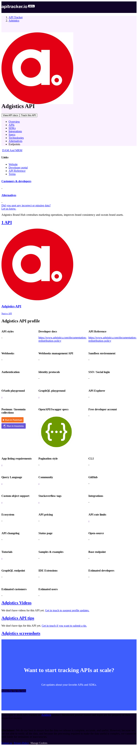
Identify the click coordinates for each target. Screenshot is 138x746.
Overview (14, 121)
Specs (12, 134)
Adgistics (14, 20)
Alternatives (15, 141)
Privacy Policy (21, 743)
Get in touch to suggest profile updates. (67, 610)
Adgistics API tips (17, 618)
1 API (6, 222)
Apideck (46, 714)
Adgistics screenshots (20, 633)
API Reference (17, 170)
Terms (12, 174)
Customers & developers (16, 181)
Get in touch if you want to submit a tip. (64, 625)
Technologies (16, 137)
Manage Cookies (39, 743)
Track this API (28, 115)
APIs (11, 124)
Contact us (6, 743)
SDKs (12, 128)
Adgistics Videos (16, 602)
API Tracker (16, 17)
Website (13, 164)
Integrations (15, 131)
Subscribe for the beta (13, 690)
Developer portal (18, 167)
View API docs (10, 115)
